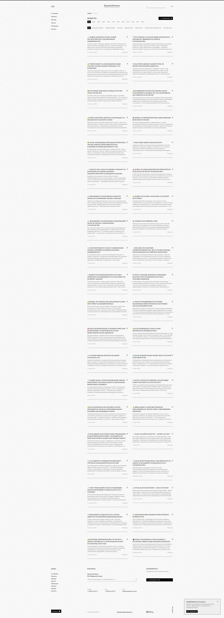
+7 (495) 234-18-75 (92, 591)
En (172, 6)
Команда (53, 19)
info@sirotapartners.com (129, 591)
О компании (54, 13)
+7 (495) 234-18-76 (110, 591)
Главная (89, 13)
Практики (54, 16)
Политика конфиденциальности (124, 612)
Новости (53, 23)
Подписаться (193, 611)
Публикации (54, 26)
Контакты (53, 29)
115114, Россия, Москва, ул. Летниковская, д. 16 (101, 579)
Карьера (53, 588)
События (53, 586)
